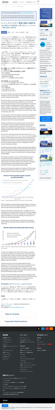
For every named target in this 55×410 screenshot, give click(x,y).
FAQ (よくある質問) (41, 350)
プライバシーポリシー (42, 344)
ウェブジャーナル (7, 354)
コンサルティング (7, 342)
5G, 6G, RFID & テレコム (25, 339)
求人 (38, 339)
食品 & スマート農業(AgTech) (26, 352)
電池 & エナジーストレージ (26, 350)
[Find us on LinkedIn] (43, 328)
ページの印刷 (44, 170)
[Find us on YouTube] (47, 328)
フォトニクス (23, 356)
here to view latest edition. (26, 13)
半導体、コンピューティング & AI (27, 365)
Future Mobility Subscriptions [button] (46, 119)
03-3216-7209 (7, 305)
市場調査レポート (7, 337)
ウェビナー (5, 344)
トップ (2, 6)
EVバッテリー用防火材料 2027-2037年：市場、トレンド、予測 (46, 137)
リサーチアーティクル (8, 350)
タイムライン (6, 358)
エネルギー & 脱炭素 (24, 348)
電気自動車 (22, 346)
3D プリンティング (24, 337)
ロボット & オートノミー (25, 362)
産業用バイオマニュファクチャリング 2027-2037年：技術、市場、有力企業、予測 (46, 164)
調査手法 (43, 174)
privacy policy (11, 408)
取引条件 (39, 348)
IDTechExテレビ (6, 356)
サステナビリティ (24, 369)
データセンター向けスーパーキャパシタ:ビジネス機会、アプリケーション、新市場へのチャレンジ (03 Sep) (14, 388)
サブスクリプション (7, 339)
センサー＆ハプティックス (26, 367)
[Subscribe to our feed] (51, 328)
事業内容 (39, 337)
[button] (15, 2)
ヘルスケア (22, 354)
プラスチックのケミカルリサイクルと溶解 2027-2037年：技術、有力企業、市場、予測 (46, 150)
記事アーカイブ (6, 352)
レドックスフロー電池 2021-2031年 (17, 6)
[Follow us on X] (38, 328)
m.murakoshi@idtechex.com (17, 307)
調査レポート (7, 6)
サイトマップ (40, 342)
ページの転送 (44, 172)
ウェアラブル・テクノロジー (26, 371)
